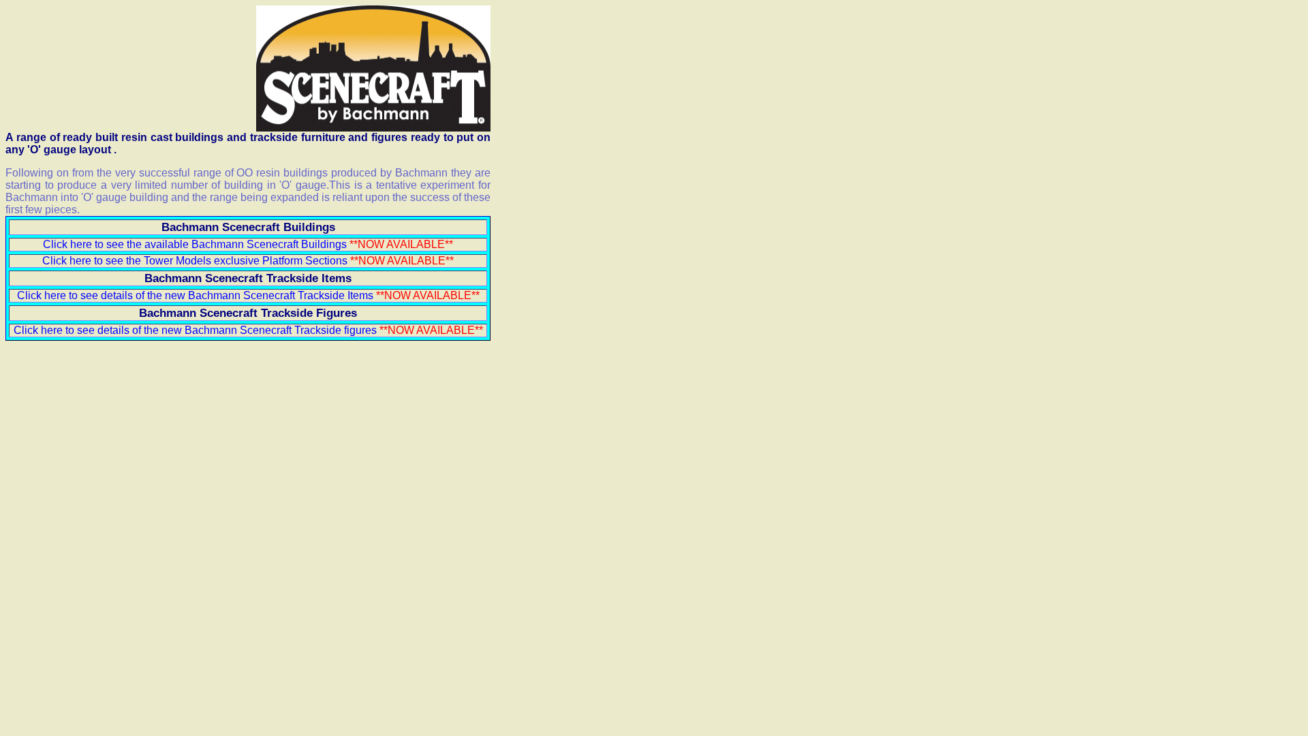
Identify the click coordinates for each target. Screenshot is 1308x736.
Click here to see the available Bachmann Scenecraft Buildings (195, 244)
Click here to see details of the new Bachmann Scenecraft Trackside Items (248, 295)
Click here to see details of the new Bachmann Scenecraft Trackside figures (196, 330)
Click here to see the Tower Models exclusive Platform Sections (194, 260)
